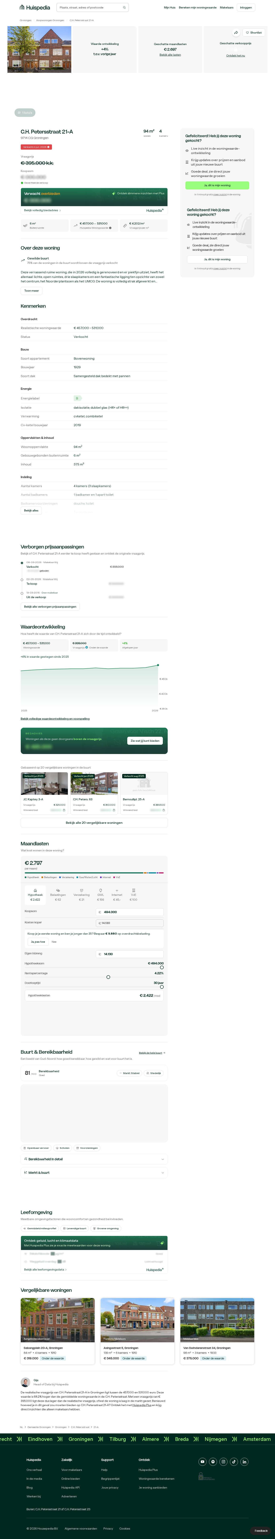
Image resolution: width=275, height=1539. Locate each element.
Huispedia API (70, 1487)
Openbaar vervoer (38, 1147)
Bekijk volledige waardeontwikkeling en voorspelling (55, 718)
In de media (34, 1478)
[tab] (35, 895)
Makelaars (227, 7)
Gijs (36, 1380)
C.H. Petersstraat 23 (77, 1509)
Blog (30, 1487)
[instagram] (223, 1462)
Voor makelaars (71, 1470)
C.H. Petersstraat (79, 20)
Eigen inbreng (33, 953)
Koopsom (31, 911)
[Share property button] (236, 33)
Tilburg (134, 1439)
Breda (198, 1439)
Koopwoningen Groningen (50, 20)
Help (104, 1470)
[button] (110, 227)
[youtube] (202, 1462)
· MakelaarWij (50, 562)
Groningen (25, 20)
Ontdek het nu (235, 55)
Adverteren (69, 1496)
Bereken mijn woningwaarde (198, 7)
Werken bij (34, 1496)
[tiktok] (234, 1462)
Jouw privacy (109, 1487)
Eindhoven (56, 1439)
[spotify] (213, 1462)
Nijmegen (232, 1439)
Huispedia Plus (141, 1405)
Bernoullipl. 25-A (134, 799)
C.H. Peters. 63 (82, 799)
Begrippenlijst (110, 1478)
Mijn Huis (170, 7)
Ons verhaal (34, 1470)
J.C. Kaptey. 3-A (33, 799)
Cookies (124, 1528)
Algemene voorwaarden (81, 1528)
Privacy (108, 1528)
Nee (54, 942)
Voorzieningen (89, 1147)
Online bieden (70, 1478)
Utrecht (19, 1439)
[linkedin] (244, 1462)
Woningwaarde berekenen (156, 1478)
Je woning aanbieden (153, 1487)
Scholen (64, 1147)
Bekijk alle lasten (170, 55)
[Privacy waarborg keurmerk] (206, 1476)
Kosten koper (33, 922)
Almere (167, 1439)
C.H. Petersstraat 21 (48, 1509)
